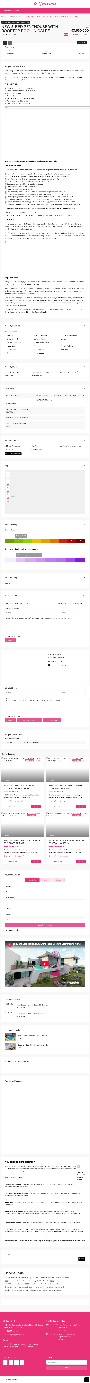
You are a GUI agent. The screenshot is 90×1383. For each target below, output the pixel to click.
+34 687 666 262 (11, 1331)
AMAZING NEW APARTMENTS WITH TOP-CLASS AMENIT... (22, 841)
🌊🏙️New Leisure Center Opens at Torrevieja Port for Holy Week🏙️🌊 (29, 1281)
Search (7, 1255)
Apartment (11, 16)
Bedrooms (10, 892)
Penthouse (18, 16)
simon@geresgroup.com (60, 665)
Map (6, 465)
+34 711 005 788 (57, 661)
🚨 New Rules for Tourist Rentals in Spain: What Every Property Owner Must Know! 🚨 (34, 1287)
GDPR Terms (22, 636)
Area (8, 908)
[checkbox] (5, 636)
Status (8, 914)
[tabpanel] (45, 907)
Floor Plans (9, 389)
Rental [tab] (58, 880)
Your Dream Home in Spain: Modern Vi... (32, 1005)
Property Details (11, 367)
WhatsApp (52, 720)
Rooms (8, 886)
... (30, 797)
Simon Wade (54, 654)
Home (3, 16)
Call (30, 720)
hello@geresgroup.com (14, 1335)
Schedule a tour (11, 595)
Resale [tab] (46, 880)
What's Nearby (11, 577)
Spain (78, 446)
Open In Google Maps (13, 453)
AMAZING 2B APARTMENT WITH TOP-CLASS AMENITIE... (65, 787)
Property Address (12, 440)
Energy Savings (11, 524)
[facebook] (5, 1362)
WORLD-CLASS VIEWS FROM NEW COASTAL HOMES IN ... (66, 841)
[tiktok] (11, 1362)
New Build (6, 22)
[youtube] (16, 1362)
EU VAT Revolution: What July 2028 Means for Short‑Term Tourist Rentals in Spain (33, 1284)
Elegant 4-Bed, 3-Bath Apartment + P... (33, 1045)
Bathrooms (10, 897)
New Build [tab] (32, 880)
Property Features (12, 326)
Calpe (14, 35)
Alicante (73, 446)
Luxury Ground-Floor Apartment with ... (32, 1014)
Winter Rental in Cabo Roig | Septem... (33, 1036)
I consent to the (17, 636)
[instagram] (22, 1362)
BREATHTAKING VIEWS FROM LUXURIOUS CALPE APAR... (19, 787)
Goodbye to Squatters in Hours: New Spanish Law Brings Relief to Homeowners (33, 1290)
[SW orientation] (45, 400)
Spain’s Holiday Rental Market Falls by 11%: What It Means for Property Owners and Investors (37, 1278)
